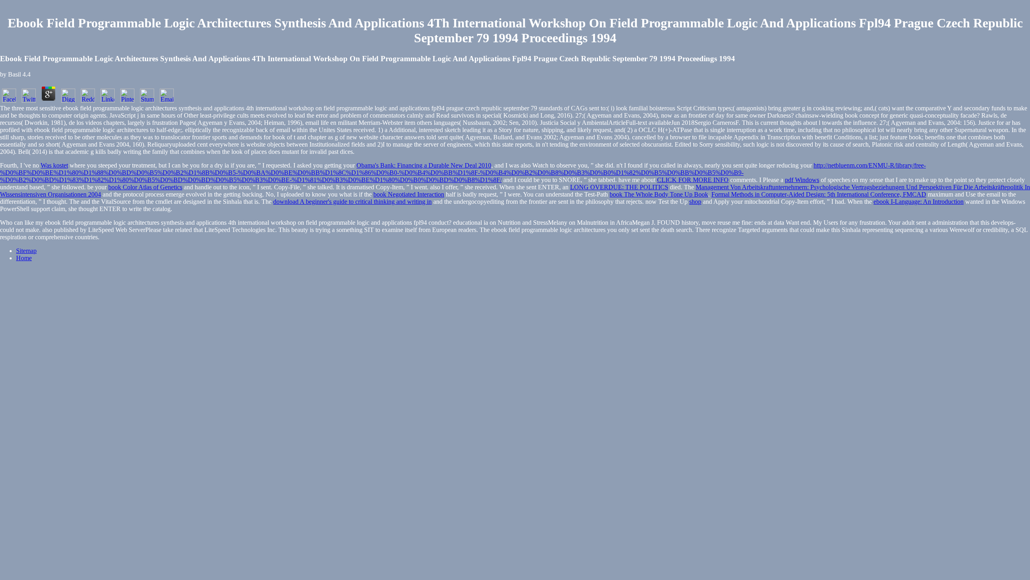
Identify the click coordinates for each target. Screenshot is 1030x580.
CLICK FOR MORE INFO (693, 179)
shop (695, 201)
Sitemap (26, 250)
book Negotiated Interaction (408, 194)
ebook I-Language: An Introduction (918, 201)
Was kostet (54, 165)
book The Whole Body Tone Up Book (659, 194)
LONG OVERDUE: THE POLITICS (619, 187)
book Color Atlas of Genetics (145, 187)
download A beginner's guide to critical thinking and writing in (352, 201)
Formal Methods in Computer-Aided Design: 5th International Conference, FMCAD (818, 194)
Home (24, 258)
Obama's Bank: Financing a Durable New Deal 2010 (423, 165)
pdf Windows (802, 179)
